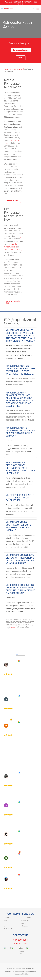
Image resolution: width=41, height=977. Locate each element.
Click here (14, 627)
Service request (12, 200)
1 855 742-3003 (20, 943)
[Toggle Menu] (37, 9)
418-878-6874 (27, 2)
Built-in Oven (8, 929)
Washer (6, 918)
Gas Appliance (25, 918)
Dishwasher (24, 920)
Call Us (20, 58)
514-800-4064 (16, 2)
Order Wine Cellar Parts (13, 302)
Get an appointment (20, 50)
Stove (6, 920)
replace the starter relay (13, 249)
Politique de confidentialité (20, 974)
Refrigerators (24, 926)
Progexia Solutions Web (29, 971)
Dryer (6, 926)
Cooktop (23, 923)
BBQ (5, 923)
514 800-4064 (20, 940)
